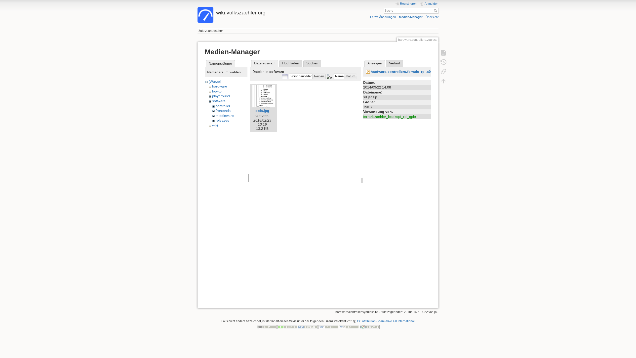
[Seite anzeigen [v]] (443, 52)
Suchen (312, 63)
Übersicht (432, 17)
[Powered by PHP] (308, 327)
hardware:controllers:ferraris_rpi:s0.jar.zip (406, 72)
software (219, 101)
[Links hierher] (443, 71)
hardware (219, 86)
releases (222, 120)
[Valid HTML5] (328, 327)
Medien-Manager (411, 17)
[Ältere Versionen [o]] (443, 62)
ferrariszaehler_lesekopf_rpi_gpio (389, 117)
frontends (223, 111)
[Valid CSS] (349, 327)
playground (221, 96)
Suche (436, 10)
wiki (215, 125)
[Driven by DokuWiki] (370, 327)
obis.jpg (262, 111)
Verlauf (394, 63)
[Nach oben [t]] (443, 81)
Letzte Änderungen (383, 17)
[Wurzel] (215, 82)
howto (217, 91)
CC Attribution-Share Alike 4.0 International (386, 321)
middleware (225, 116)
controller (223, 106)
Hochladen (290, 63)
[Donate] (287, 327)
